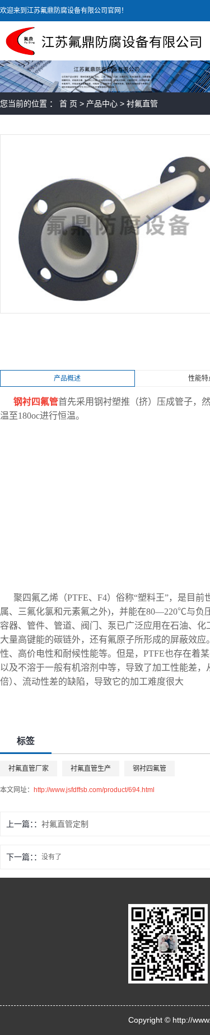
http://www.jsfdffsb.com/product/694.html (94, 790)
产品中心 (102, 103)
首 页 (68, 103)
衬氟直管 (142, 103)
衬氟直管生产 (91, 768)
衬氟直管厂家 (28, 768)
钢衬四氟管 (149, 768)
